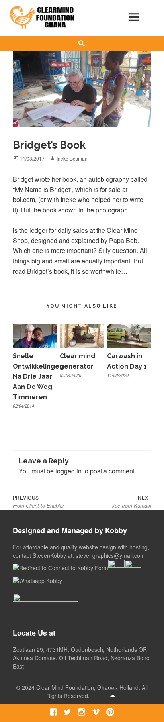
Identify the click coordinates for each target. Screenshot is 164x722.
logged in (68, 470)
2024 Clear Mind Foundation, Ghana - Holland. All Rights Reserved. (85, 691)
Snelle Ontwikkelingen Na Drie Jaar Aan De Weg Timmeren (38, 376)
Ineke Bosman (72, 158)
